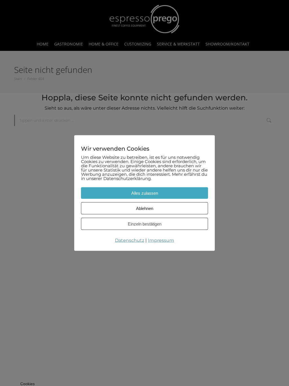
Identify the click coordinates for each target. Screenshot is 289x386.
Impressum (161, 240)
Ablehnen (144, 208)
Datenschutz (129, 240)
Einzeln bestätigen (144, 224)
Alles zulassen (144, 193)
